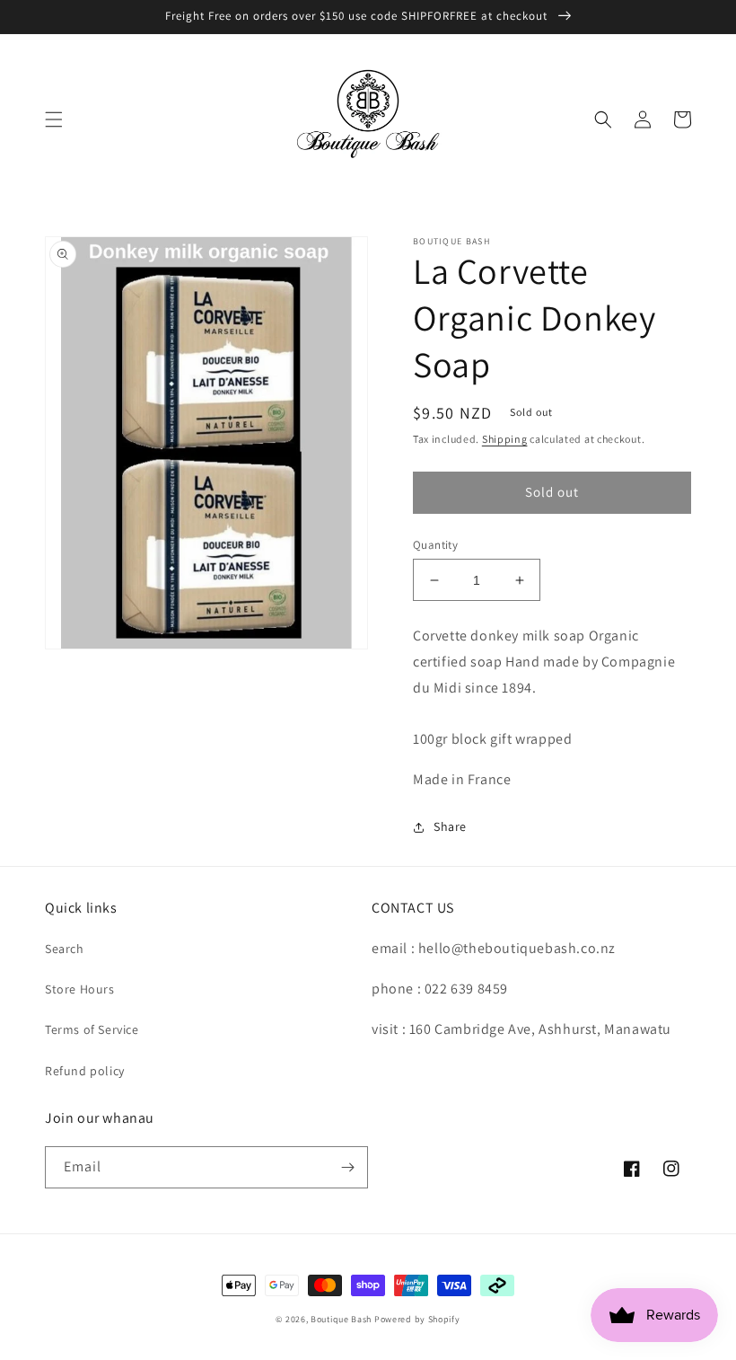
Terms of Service (92, 1029)
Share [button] (450, 826)
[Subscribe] (347, 1167)
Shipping (505, 439)
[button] (54, 119)
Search (64, 949)
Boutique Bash (341, 1319)
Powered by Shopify (417, 1319)
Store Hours (80, 989)
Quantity (435, 544)
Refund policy (85, 1071)
